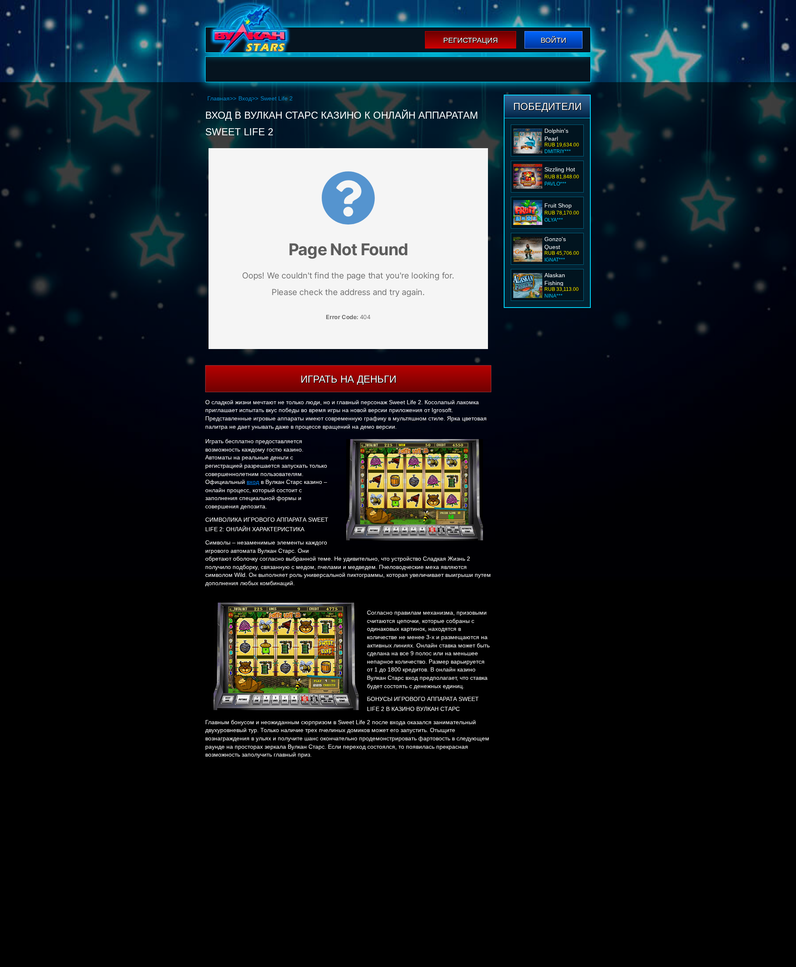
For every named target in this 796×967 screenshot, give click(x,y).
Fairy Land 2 (561, 277)
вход (253, 482)
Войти (553, 40)
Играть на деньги (348, 379)
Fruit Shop (558, 169)
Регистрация (470, 40)
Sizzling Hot (559, 133)
